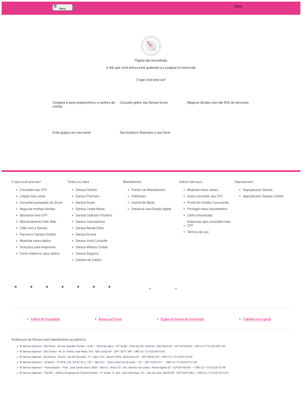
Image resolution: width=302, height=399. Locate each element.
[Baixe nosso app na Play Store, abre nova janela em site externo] (190, 289)
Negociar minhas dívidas (37, 209)
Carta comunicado (200, 215)
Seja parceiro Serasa (257, 190)
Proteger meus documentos (207, 209)
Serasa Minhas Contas (92, 247)
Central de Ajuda (142, 203)
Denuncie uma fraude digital (151, 209)
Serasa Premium (87, 196)
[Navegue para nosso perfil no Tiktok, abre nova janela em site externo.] (38, 286)
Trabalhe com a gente (257, 319)
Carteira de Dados (88, 260)
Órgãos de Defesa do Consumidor (182, 319)
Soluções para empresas (38, 247)
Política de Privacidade (45, 319)
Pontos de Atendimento (148, 190)
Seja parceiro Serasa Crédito (263, 196)
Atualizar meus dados (35, 241)
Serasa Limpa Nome (90, 209)
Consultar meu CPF (33, 190)
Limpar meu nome (32, 196)
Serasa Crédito (86, 190)
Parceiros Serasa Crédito (38, 234)
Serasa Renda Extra (90, 228)
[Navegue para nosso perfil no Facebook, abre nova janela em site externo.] (85, 286)
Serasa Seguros (87, 253)
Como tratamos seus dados (40, 253)
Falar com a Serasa (33, 228)
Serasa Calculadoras (90, 222)
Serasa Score (85, 203)
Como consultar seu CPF (205, 196)
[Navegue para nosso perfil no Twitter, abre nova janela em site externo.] (69, 286)
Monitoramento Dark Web (38, 222)
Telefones (138, 196)
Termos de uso (198, 232)
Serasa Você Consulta (91, 241)
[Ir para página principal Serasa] (151, 7)
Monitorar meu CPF (33, 215)
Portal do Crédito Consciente (208, 203)
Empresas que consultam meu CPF (209, 224)
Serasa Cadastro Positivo (94, 215)
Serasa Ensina (86, 234)
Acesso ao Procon (110, 319)
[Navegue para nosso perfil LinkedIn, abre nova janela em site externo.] (101, 286)
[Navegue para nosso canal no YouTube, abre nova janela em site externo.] (54, 286)
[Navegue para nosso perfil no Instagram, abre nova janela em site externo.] (22, 286)
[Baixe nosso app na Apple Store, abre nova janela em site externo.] (164, 289)
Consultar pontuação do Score (41, 203)
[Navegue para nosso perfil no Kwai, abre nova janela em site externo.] (116, 286)
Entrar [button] (238, 6)
